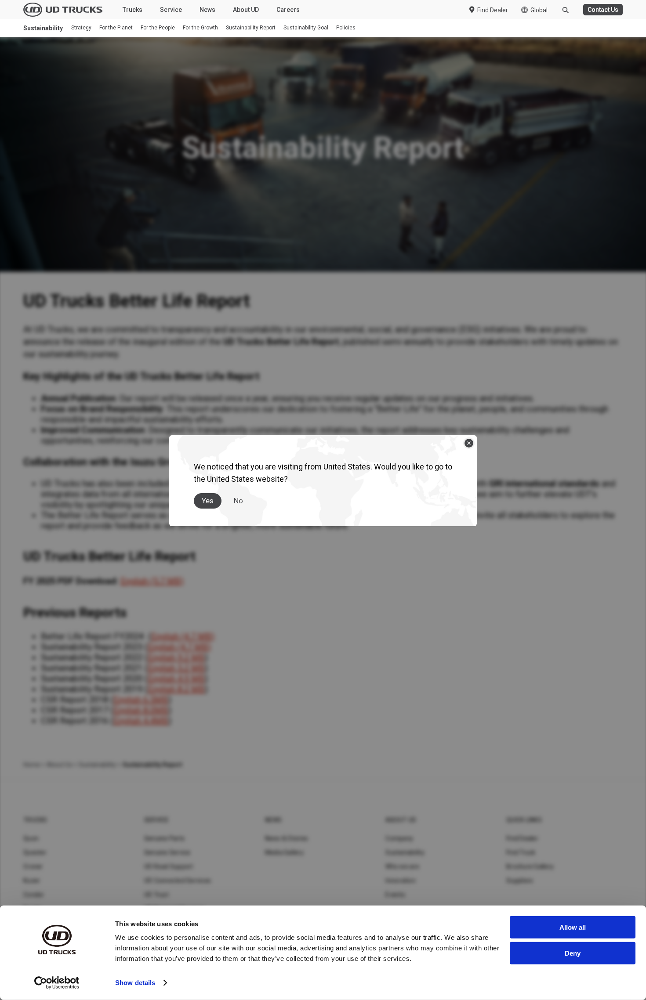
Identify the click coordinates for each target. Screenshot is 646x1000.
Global (539, 10)
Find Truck (521, 852)
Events (395, 894)
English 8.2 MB (176, 689)
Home (31, 764)
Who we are (402, 866)
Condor (33, 894)
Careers (288, 9)
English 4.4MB (140, 720)
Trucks (132, 9)
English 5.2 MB (176, 668)
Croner (33, 866)
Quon (31, 838)
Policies (346, 28)
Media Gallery (284, 852)
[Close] (469, 443)
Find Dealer (492, 10)
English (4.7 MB (181, 636)
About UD (246, 9)
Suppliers (519, 880)
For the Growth (200, 28)
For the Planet (116, 28)
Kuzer (31, 880)
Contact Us (603, 9)
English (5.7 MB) (152, 581)
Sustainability (405, 852)
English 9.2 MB (176, 657)
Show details (135, 982)
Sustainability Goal (305, 28)
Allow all (572, 927)
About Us (59, 764)
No (238, 500)
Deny (573, 953)
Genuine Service (167, 852)
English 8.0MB (140, 710)
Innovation (400, 880)
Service (171, 9)
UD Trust (156, 894)
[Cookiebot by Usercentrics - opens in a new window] (56, 982)
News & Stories (286, 838)
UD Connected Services (177, 880)
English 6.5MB (140, 699)
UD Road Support (168, 866)
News (207, 9)
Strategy (81, 28)
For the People (158, 28)
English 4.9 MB (176, 678)
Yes (208, 500)
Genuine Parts (164, 838)
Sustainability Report (251, 28)
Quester (35, 852)
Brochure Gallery (530, 866)
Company (399, 838)
